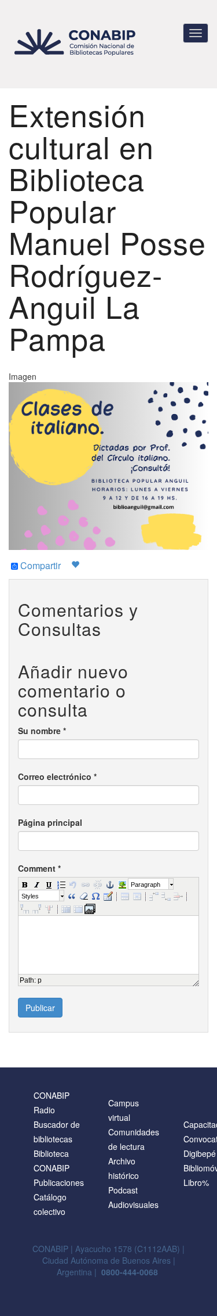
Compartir (39, 566)
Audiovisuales (133, 1204)
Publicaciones (59, 1182)
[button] (24, 884)
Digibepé (199, 1153)
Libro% (196, 1182)
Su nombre (42, 730)
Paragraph (145, 884)
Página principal (50, 822)
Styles (30, 896)
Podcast (123, 1190)
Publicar (40, 1007)
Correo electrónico (57, 776)
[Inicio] (76, 42)
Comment (39, 868)
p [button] (40, 980)
